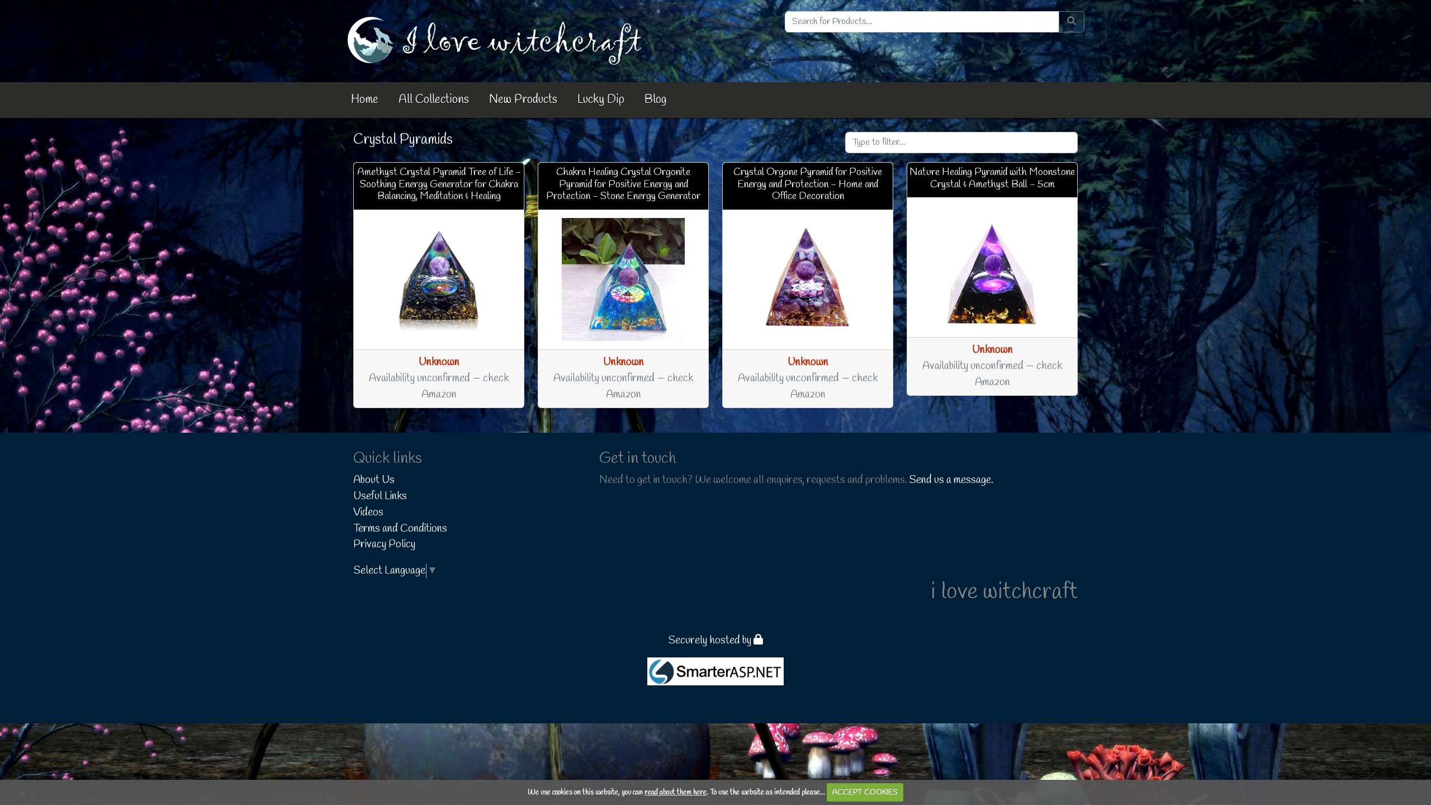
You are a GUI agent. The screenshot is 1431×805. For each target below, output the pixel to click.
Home (364, 99)
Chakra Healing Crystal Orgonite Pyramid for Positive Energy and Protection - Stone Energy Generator (623, 184)
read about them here (676, 792)
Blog (655, 99)
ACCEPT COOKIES (865, 792)
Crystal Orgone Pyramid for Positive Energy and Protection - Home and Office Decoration (807, 184)
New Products (523, 99)
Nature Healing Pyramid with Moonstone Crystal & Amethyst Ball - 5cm (992, 178)
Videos (368, 512)
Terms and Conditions (400, 529)
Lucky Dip (600, 99)
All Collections (434, 99)
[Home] (497, 40)
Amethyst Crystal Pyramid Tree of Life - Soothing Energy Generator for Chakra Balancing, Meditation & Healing (439, 184)
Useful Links (380, 496)
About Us (374, 480)
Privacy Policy (384, 544)
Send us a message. (951, 480)
